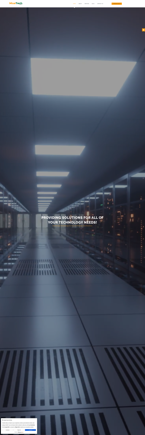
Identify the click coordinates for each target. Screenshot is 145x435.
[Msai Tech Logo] (16, 2)
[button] (143, 29)
